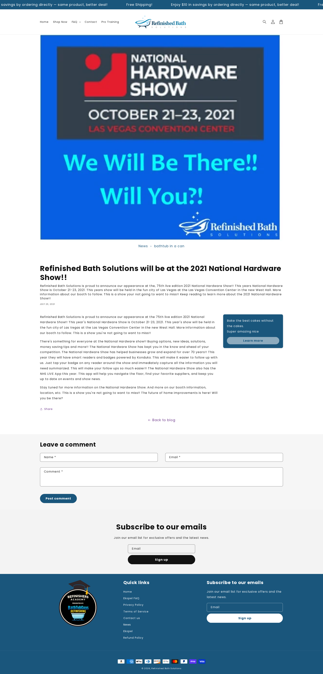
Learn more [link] (253, 340)
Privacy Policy (133, 605)
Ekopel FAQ (131, 598)
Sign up (161, 559)
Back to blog (164, 420)
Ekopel (128, 631)
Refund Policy (133, 638)
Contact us (131, 618)
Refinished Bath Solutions (166, 668)
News (143, 246)
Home (127, 592)
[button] (265, 22)
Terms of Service (135, 611)
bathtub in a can (169, 246)
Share (48, 409)
